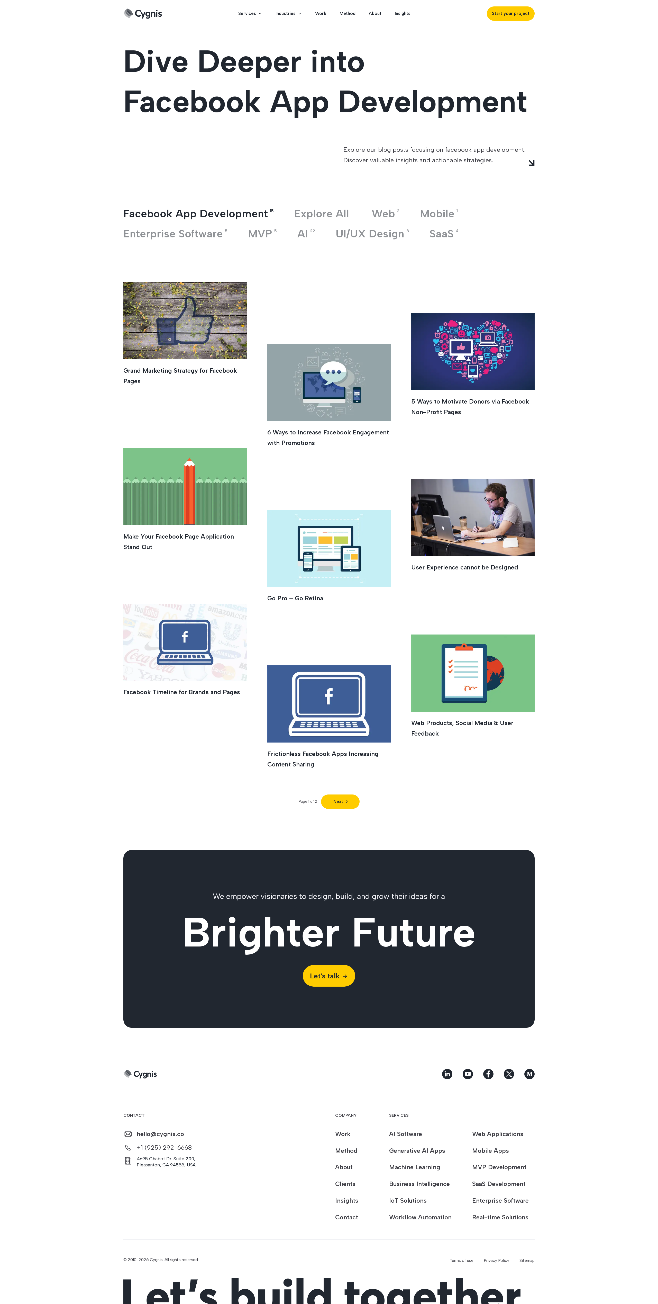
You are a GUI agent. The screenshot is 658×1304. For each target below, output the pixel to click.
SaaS (444, 233)
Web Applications (497, 1134)
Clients (345, 1183)
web (385, 213)
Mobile (439, 213)
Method (347, 13)
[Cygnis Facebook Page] (488, 1074)
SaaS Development (499, 1183)
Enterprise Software (500, 1200)
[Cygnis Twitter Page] (509, 1074)
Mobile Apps (490, 1150)
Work (320, 13)
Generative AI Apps (417, 1150)
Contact (346, 1217)
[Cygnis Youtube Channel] (468, 1074)
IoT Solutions (408, 1200)
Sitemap (527, 1260)
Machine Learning (414, 1167)
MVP (262, 233)
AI (306, 233)
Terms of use (461, 1260)
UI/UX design (372, 233)
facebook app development (198, 213)
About (375, 13)
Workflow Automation (420, 1217)
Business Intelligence (419, 1183)
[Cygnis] (142, 13)
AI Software (405, 1134)
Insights (402, 13)
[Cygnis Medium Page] (529, 1074)
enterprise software (175, 233)
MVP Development (499, 1167)
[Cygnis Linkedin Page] (447, 1074)
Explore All (321, 213)
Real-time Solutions (500, 1217)
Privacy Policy (496, 1260)
